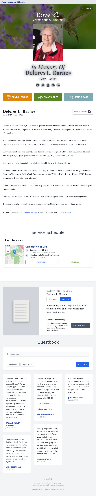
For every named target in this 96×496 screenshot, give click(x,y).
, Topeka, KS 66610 (37, 257)
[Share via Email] (53, 85)
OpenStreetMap (50, 489)
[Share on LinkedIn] (48, 85)
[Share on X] (43, 85)
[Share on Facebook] (38, 85)
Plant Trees (75, 262)
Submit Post (82, 364)
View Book (52, 299)
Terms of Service (54, 486)
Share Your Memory (80, 325)
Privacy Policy (41, 486)
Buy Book (65, 299)
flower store (66, 212)
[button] (14, 252)
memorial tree (31, 212)
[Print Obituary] (58, 85)
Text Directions (41, 262)
